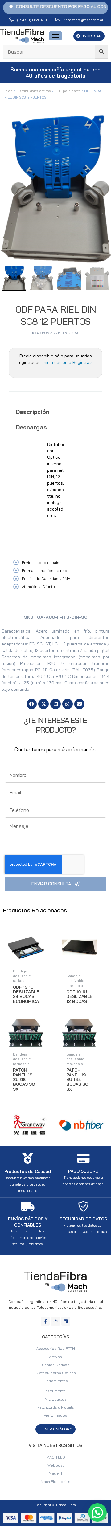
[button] (32, 704)
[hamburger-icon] (55, 35)
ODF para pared (67, 91)
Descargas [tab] (31, 427)
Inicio (8, 91)
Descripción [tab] (33, 412)
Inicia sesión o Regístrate (68, 362)
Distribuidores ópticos (33, 91)
